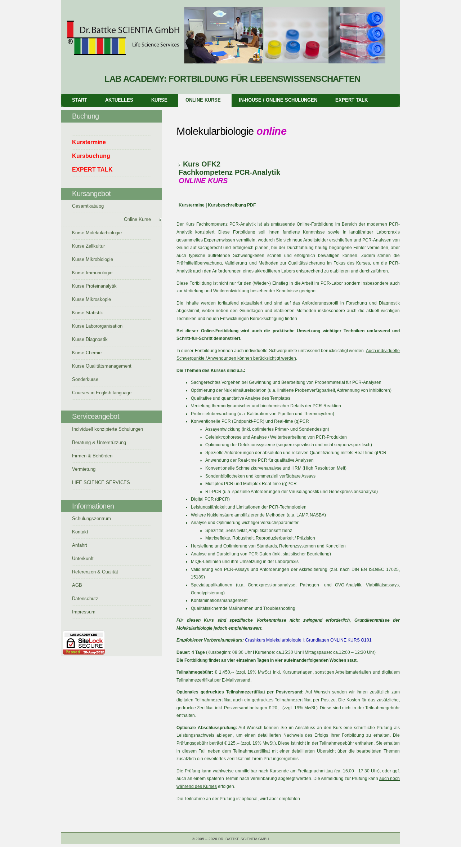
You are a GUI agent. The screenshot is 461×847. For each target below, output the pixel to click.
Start (79, 100)
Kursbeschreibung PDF (232, 205)
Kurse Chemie (87, 352)
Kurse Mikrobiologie (92, 259)
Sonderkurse (85, 379)
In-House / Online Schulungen (278, 100)
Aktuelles (119, 100)
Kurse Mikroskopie (91, 299)
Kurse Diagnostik (90, 339)
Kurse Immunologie (92, 272)
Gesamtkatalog (88, 206)
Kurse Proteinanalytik (94, 286)
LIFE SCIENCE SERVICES (101, 482)
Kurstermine (192, 205)
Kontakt (80, 532)
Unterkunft (83, 558)
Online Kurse (203, 100)
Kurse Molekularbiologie (97, 232)
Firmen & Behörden (92, 455)
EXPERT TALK (351, 100)
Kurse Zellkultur (88, 246)
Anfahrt (79, 545)
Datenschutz (85, 598)
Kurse (159, 100)
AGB (77, 585)
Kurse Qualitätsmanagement (101, 366)
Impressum (83, 612)
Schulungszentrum (91, 518)
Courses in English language (101, 392)
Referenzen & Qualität (95, 572)
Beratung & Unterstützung (99, 442)
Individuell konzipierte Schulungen (107, 429)
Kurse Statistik (87, 312)
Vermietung (83, 469)
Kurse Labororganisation (97, 326)
